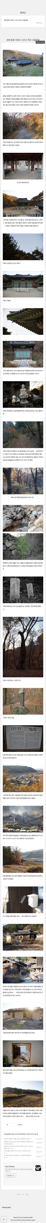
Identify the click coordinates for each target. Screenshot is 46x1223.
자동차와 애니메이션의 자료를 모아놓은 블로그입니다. (18, 1170)
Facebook (23, 1220)
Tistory (21, 1217)
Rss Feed (13, 1220)
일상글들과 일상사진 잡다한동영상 (15, 1134)
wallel (31, 1217)
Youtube (29, 1220)
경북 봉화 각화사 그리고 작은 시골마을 (16, 20)
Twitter (19, 1220)
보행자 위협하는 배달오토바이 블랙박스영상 (16, 1139)
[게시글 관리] (12, 1124)
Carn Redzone (10, 1166)
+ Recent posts (6, 1207)
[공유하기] (10, 1124)
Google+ (33, 1220)
